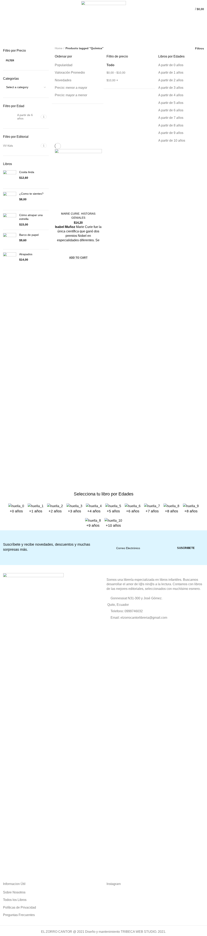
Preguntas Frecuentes (19, 915)
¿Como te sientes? (31, 193)
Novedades (63, 80)
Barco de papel (29, 234)
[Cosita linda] (9, 178)
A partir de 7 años (170, 117)
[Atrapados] (9, 261)
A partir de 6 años (170, 110)
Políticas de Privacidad (19, 907)
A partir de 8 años (170, 125)
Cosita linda (26, 172)
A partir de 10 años (171, 140)
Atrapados (25, 254)
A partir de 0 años (170, 65)
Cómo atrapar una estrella (31, 217)
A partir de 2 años (170, 80)
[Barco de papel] (9, 239)
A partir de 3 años (170, 87)
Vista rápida (78, 265)
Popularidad (63, 65)
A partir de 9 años (170, 133)
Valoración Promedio (70, 72)
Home (58, 48)
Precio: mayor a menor (71, 95)
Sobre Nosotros (14, 892)
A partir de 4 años (170, 95)
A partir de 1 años (170, 72)
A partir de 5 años (170, 102)
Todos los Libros (14, 900)
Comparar (78, 205)
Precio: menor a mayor (71, 87)
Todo (110, 65)
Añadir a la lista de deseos (78, 250)
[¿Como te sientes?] (9, 199)
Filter (10, 60)
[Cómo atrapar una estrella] (9, 220)
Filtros (199, 48)
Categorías (14, 40)
